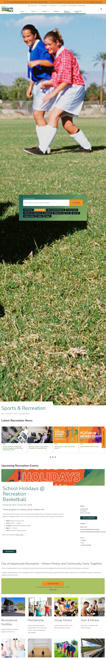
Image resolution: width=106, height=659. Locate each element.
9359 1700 (83, 527)
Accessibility (44, 5)
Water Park (76, 213)
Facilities (40, 216)
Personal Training (72, 210)
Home (2, 413)
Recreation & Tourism (78, 12)
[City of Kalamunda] (8, 9)
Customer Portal (39, 210)
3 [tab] (55, 457)
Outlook (83, 540)
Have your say (34, 5)
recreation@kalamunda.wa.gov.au (89, 529)
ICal (82, 542)
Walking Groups (58, 213)
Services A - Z (54, 5)
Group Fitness (37, 213)
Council (22, 11)
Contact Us (64, 5)
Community (55, 11)
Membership (47, 213)
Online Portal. (19, 535)
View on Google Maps (88, 518)
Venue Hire (27, 213)
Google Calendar (86, 545)
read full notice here (96, 2)
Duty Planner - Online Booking (78, 5)
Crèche (67, 213)
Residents (44, 11)
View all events (9, 551)
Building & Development (67, 12)
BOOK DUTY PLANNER (104, 438)
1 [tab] (50, 457)
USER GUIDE (53, 589)
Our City (33, 11)
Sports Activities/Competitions (56, 210)
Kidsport (48, 216)
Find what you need (28, 198)
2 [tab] (52, 457)
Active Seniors (28, 210)
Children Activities (29, 216)
